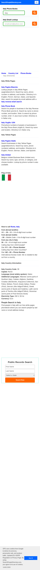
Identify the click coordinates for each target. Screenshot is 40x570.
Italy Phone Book (8, 106)
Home (3, 73)
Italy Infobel (6, 155)
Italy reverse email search (11, 101)
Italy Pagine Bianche (9, 87)
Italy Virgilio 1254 (8, 122)
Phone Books (26, 73)
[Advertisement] (20, 50)
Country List (13, 73)
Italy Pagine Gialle (8, 141)
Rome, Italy (15, 226)
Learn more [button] (7, 567)
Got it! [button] (31, 558)
